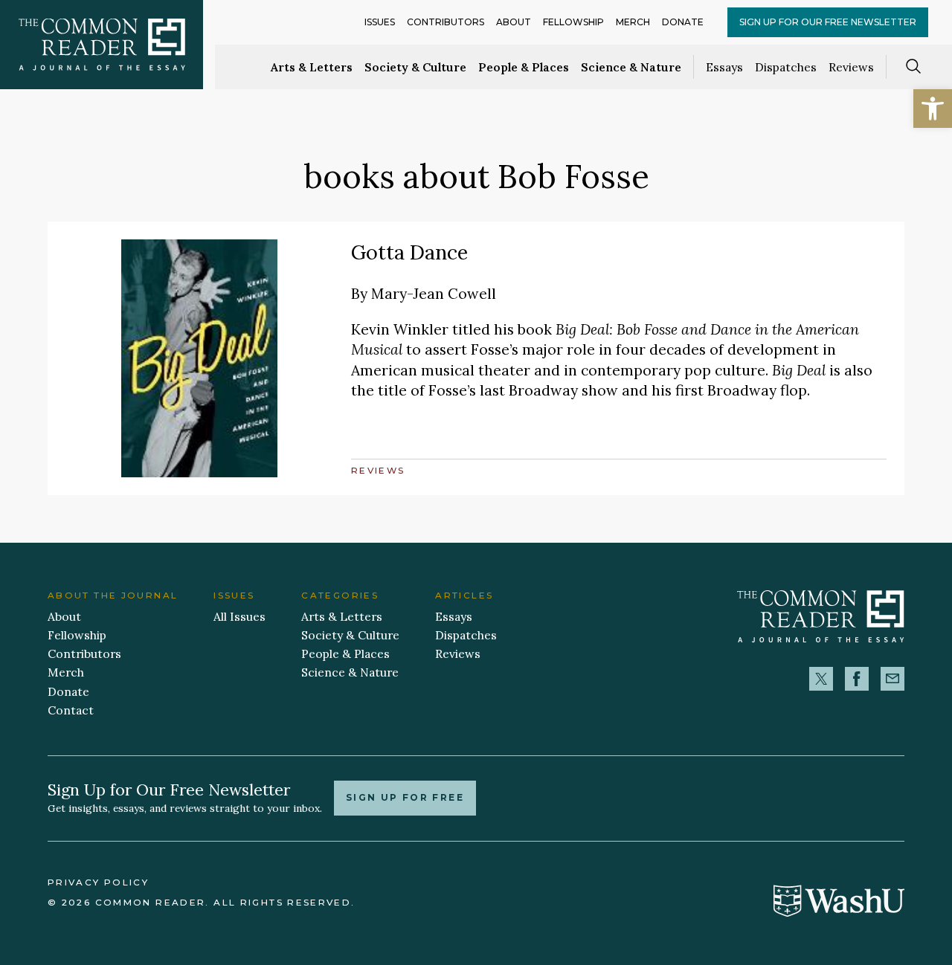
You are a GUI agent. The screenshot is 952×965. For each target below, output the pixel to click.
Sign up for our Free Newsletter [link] (827, 22)
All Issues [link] (239, 616)
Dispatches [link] (786, 66)
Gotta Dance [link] (409, 252)
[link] (932, 108)
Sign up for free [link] (405, 798)
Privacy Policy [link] (98, 882)
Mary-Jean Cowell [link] (433, 293)
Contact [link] (71, 710)
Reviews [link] (851, 66)
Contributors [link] (445, 22)
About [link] (513, 22)
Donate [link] (683, 22)
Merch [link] (633, 22)
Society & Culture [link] (415, 66)
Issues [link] (379, 22)
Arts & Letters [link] (312, 66)
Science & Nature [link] (631, 66)
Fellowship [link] (573, 22)
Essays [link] (724, 66)
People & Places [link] (523, 66)
